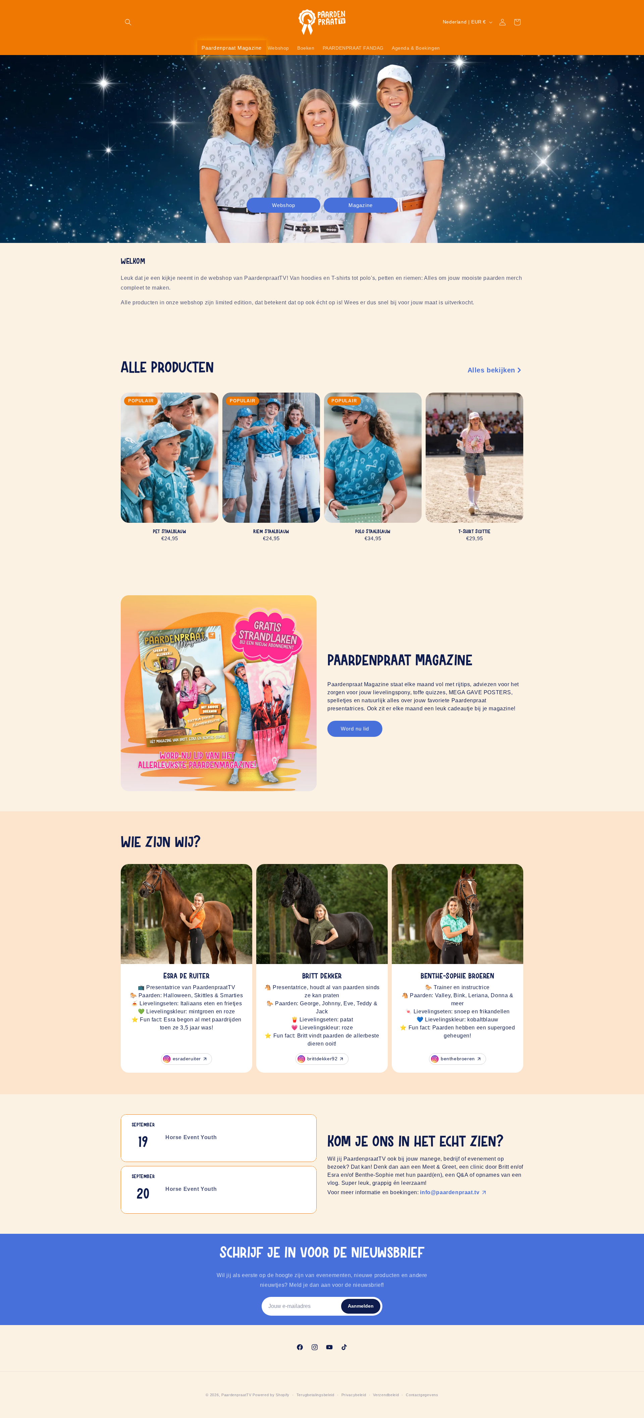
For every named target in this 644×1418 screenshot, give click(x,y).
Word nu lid (355, 728)
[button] (128, 22)
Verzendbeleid (386, 1395)
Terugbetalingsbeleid (315, 1395)
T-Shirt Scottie (475, 532)
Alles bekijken (491, 370)
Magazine (360, 205)
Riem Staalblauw (271, 532)
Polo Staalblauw (372, 532)
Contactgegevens (422, 1395)
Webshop (283, 205)
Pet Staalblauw (169, 532)
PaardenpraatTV (236, 1395)
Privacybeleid (353, 1395)
